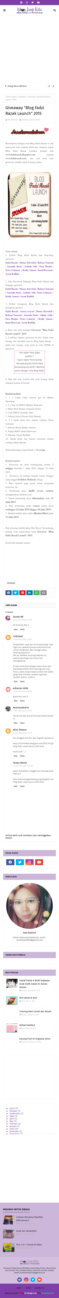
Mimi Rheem (20, 729)
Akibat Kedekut (27, 1025)
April (12, 1118)
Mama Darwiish (44, 311)
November (15, 1134)
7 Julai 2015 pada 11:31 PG (22, 711)
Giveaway (22, 97)
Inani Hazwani (45, 270)
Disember (14, 1131)
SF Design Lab (30, 1293)
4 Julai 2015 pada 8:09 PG (22, 691)
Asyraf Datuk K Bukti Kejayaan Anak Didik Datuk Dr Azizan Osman (34, 984)
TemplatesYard (47, 1293)
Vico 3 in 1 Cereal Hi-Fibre (29, 1244)
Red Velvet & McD (28, 997)
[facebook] (21, 2)
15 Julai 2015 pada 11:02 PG (23, 766)
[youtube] (38, 2)
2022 (12, 1129)
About (28, 1288)
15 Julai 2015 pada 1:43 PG (22, 733)
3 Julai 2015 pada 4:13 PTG (22, 620)
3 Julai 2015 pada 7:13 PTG (22, 639)
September (15, 1113)
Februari (14, 1124)
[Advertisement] (29, 49)
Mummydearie (21, 707)
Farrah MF (18, 616)
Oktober (14, 1111)
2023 (12, 1108)
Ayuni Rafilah (12, 273)
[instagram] (27, 2)
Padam (22, 629)
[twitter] (32, 2)
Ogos (12, 1116)
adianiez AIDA (20, 688)
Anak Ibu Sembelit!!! (26, 1231)
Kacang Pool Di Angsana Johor (35, 1038)
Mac (12, 1121)
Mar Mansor (12, 120)
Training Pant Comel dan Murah (35, 1011)
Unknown (18, 636)
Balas (16, 629)
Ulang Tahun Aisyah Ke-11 (19, 86)
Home (19, 1288)
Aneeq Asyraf (27, 311)
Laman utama (11, 97)
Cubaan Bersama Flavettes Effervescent (29, 1219)
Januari (13, 1126)
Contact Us (39, 1288)
